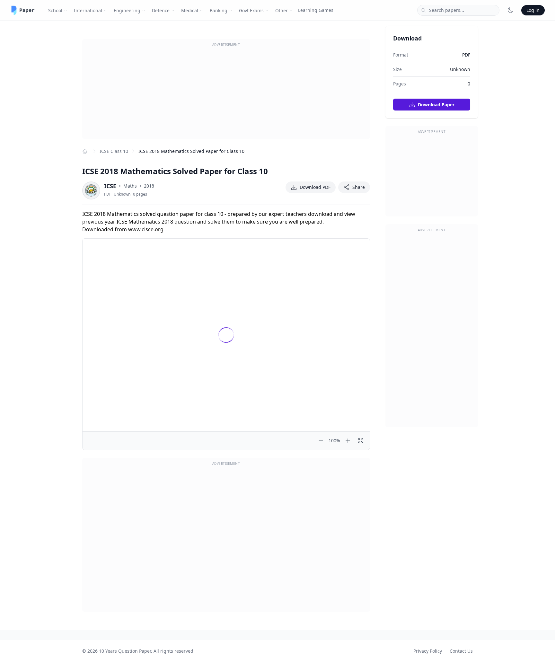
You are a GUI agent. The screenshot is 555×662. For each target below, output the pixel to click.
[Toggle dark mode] (510, 10)
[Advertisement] (226, 94)
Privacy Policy (427, 651)
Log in (533, 10)
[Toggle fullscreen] (361, 441)
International (88, 10)
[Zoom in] (348, 441)
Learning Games (315, 10)
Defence (161, 10)
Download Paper (435, 105)
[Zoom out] (321, 441)
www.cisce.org (145, 229)
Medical (189, 10)
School (55, 10)
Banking (218, 10)
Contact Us (461, 651)
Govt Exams (251, 10)
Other (281, 10)
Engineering (127, 10)
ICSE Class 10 (114, 151)
